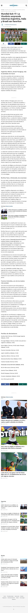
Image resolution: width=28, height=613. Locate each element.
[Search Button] (26, 5)
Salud (17, 597)
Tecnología (22, 597)
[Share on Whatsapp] (24, 44)
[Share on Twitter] (17, 44)
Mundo (21, 596)
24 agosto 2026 (12, 212)
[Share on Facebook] (11, 44)
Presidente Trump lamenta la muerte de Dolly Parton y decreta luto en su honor (10, 569)
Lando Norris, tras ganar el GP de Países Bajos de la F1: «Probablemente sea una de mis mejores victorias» (13, 474)
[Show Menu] (1, 5)
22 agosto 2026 (4, 531)
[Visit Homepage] (14, 5)
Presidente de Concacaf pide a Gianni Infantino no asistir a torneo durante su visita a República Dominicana (10, 528)
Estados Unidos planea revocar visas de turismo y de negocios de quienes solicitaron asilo (10, 583)
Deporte (4, 417)
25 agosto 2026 (4, 572)
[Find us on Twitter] (13, 609)
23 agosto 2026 (12, 218)
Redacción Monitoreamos (10, 24)
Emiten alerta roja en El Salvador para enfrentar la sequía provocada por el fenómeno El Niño (9, 561)
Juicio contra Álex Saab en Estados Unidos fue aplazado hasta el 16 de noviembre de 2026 (9, 576)
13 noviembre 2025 (7, 26)
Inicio (5, 596)
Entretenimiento (11, 597)
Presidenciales (10, 596)
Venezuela (17, 596)
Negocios (4, 597)
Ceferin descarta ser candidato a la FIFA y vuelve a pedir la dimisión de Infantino (9, 506)
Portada (2, 9)
